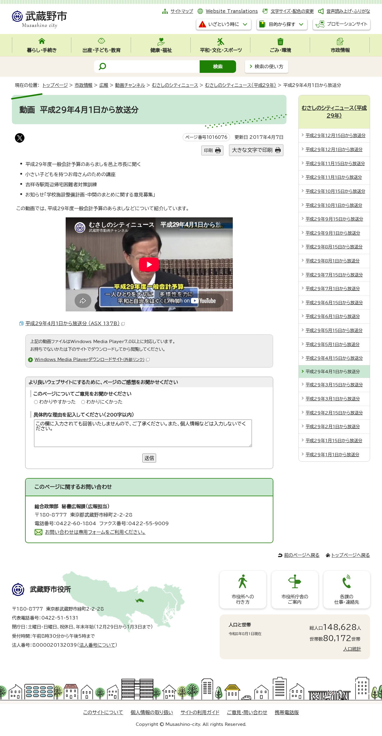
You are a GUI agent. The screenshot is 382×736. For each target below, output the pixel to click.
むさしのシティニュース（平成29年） (240, 85)
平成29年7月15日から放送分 (334, 275)
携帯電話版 (287, 712)
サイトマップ (182, 11)
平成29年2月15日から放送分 (334, 413)
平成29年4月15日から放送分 (334, 358)
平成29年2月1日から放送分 (333, 426)
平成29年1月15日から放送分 (334, 440)
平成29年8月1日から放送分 (333, 261)
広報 (103, 85)
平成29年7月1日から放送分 (333, 288)
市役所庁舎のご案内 (294, 599)
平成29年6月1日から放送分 (333, 316)
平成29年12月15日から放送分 (336, 135)
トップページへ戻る (351, 555)
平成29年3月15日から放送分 (334, 384)
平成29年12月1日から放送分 (334, 149)
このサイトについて (103, 712)
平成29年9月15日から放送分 (334, 219)
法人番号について (97, 645)
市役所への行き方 (243, 599)
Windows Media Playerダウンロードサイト (89, 359)
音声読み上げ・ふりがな (348, 11)
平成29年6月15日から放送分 (334, 302)
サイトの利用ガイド (200, 712)
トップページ (55, 85)
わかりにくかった (104, 402)
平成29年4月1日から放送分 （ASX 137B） (72, 323)
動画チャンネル (130, 85)
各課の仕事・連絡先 (346, 599)
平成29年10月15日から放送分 (335, 191)
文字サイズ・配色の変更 (292, 11)
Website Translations (232, 11)
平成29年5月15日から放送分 (334, 330)
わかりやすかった (57, 402)
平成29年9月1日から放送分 (333, 233)
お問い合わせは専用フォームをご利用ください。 (95, 532)
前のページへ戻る (302, 555)
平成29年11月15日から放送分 (335, 163)
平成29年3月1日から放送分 (333, 399)
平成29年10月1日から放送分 (334, 205)
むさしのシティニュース (175, 85)
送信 (149, 458)
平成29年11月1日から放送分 (334, 177)
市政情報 (84, 85)
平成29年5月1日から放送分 (333, 344)
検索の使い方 (269, 66)
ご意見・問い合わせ (247, 712)
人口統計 (352, 649)
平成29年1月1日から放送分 (332, 454)
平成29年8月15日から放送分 (334, 247)
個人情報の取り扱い (152, 712)
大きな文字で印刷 (252, 150)
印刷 (208, 150)
